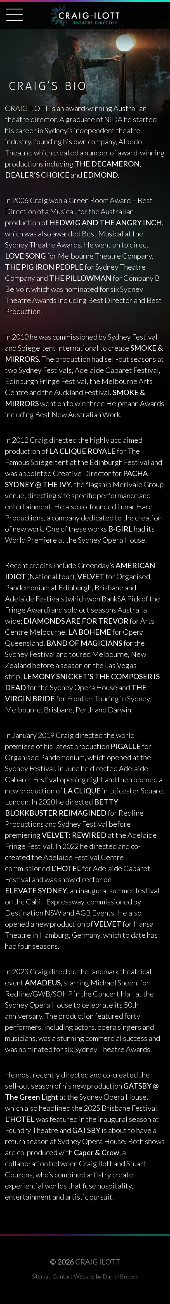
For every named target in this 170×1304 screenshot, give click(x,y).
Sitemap (41, 1276)
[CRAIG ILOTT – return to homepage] (85, 16)
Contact (62, 1276)
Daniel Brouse (121, 1276)
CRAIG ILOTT (97, 1261)
